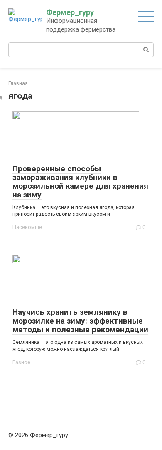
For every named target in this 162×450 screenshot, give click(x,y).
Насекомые (27, 227)
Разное (21, 362)
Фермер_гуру (70, 12)
